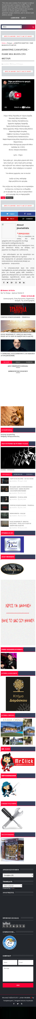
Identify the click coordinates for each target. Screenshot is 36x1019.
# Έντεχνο (9, 198)
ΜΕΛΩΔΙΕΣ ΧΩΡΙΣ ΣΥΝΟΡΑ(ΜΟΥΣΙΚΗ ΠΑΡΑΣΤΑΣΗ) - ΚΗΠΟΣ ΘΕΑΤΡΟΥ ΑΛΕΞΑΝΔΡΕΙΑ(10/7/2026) (21, 489)
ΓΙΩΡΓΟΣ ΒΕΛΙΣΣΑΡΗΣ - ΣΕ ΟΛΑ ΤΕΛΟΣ (22, 479)
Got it (23, 18)
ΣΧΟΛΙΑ (29, 474)
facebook (29, 362)
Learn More (15, 18)
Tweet (12, 214)
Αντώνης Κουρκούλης (8, 434)
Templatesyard (8, 1001)
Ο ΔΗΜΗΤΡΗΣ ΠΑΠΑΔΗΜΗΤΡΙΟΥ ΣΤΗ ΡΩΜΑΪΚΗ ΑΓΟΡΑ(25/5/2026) (18, 354)
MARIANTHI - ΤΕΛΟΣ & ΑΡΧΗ (18, 497)
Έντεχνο (9, 43)
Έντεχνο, (20, 64)
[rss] (21, 1003)
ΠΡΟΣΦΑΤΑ (6, 474)
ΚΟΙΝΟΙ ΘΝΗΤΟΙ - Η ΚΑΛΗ (17, 513)
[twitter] (17, 1003)
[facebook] (13, 1003)
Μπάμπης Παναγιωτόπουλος (10, 436)
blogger (6, 362)
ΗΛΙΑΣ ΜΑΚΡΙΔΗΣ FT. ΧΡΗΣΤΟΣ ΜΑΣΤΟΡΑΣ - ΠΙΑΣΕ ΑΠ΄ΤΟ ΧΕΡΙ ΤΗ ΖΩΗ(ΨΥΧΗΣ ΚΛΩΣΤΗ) (17, 335)
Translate (18, 888)
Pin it (12, 219)
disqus (18, 362)
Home (3, 43)
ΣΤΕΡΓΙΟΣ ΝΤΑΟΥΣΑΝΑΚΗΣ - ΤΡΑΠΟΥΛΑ (15, 317)
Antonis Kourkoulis (27, 1001)
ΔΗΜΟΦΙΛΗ (18, 474)
